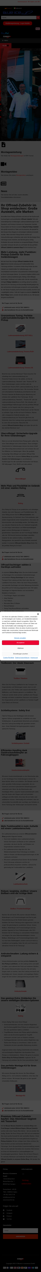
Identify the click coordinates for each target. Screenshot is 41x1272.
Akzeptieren (20, 642)
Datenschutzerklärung (22, 657)
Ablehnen (21, 648)
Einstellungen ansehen (20, 654)
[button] (38, 614)
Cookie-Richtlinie (8, 657)
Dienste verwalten (20, 638)
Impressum (34, 657)
